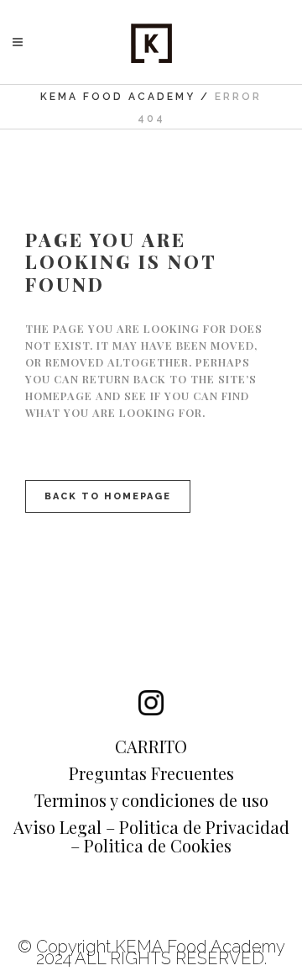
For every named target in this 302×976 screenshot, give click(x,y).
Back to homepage (107, 496)
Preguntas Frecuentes (151, 773)
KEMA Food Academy (117, 97)
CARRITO (151, 746)
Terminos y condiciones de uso (151, 800)
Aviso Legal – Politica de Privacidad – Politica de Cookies (151, 836)
